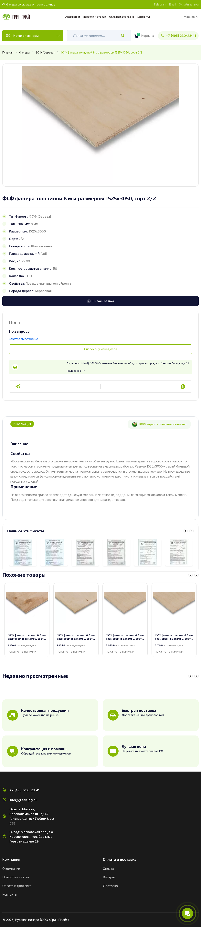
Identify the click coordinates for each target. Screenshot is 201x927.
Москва (189, 16)
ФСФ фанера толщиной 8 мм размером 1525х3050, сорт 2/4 (125, 637)
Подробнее (74, 370)
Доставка (110, 886)
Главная (7, 52)
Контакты (143, 16)
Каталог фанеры (26, 36)
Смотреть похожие (23, 339)
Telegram (160, 4)
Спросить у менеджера (100, 349)
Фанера (24, 52)
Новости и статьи (94, 16)
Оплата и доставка (121, 16)
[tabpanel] (100, 471)
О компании (72, 16)
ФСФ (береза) (45, 52)
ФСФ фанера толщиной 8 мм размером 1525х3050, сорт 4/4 (27, 637)
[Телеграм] (18, 386)
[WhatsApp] (183, 386)
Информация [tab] (22, 424)
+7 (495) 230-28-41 (181, 36)
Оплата (108, 869)
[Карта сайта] (197, 919)
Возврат (109, 877)
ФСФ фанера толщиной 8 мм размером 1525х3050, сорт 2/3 (174, 637)
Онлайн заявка (189, 4)
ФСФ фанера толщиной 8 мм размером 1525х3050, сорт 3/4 (76, 637)
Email (172, 4)
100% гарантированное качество (162, 424)
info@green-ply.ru (23, 800)
